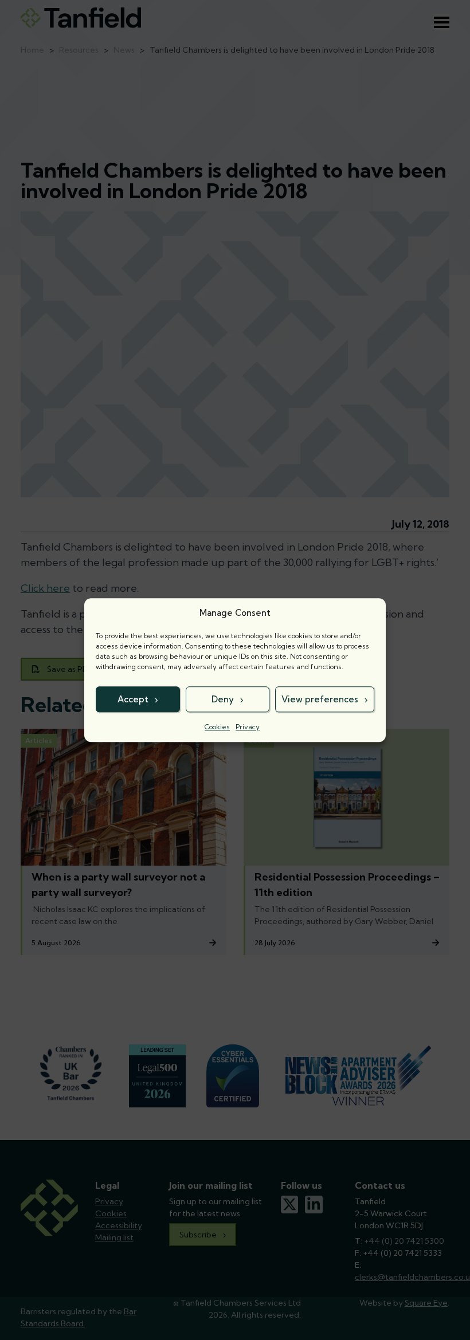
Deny (222, 699)
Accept (132, 699)
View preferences (319, 699)
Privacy (248, 726)
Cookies (217, 726)
